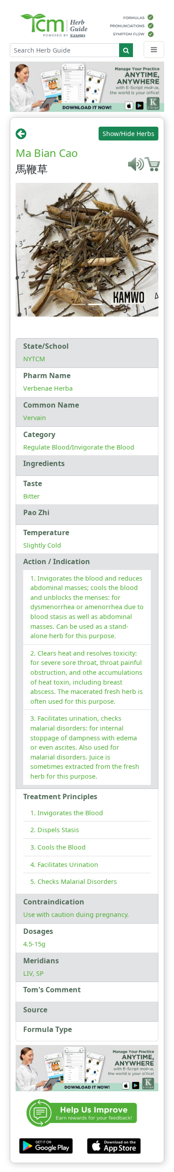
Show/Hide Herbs (128, 133)
